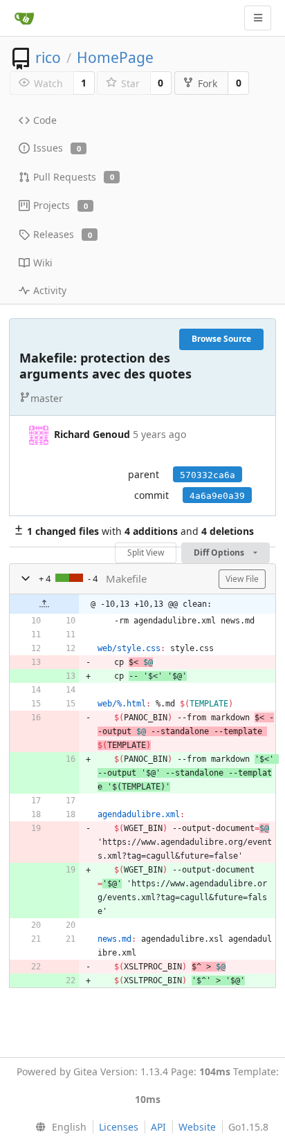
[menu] (58, 1127)
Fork (207, 83)
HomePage (115, 57)
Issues (57, 147)
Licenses (118, 1126)
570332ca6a (207, 475)
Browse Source (221, 339)
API (158, 1126)
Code (45, 120)
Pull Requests (73, 176)
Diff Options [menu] (220, 552)
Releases (62, 234)
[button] (25, 578)
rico (48, 57)
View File (242, 579)
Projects (60, 205)
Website (197, 1126)
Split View (145, 552)
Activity (49, 290)
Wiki (43, 262)
